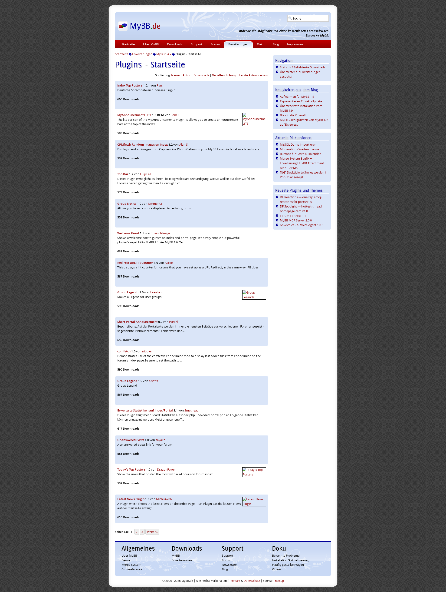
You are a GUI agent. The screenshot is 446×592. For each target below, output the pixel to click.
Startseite (128, 44)
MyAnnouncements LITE (134, 115)
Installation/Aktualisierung (290, 560)
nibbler (147, 351)
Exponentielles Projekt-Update (301, 101)
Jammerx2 (155, 203)
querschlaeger (160, 233)
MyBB (176, 555)
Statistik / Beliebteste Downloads (302, 67)
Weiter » (152, 532)
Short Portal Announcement (137, 322)
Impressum (295, 44)
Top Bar (122, 174)
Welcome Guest (128, 233)
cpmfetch (124, 351)
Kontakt (235, 580)
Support (196, 44)
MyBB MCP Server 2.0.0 (296, 220)
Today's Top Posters (131, 469)
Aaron (169, 263)
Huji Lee (145, 174)
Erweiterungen (238, 44)
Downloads (175, 44)
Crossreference (131, 569)
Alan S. (183, 144)
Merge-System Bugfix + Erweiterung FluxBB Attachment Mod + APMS (302, 163)
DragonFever (166, 469)
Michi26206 (164, 499)
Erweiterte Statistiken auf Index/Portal (145, 410)
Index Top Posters (129, 85)
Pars (160, 85)
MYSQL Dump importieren (298, 144)
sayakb (160, 440)
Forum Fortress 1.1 (293, 216)
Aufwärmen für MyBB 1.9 (297, 96)
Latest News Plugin (130, 499)
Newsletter (229, 564)
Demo (125, 560)
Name (175, 75)
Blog (276, 44)
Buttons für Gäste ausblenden (300, 154)
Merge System (131, 564)
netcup (279, 580)
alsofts (153, 381)
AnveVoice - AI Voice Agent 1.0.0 (301, 225)
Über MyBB (151, 44)
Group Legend (127, 381)
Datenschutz (252, 580)
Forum (215, 44)
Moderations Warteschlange (299, 149)
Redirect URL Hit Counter (135, 263)
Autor (186, 75)
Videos (276, 569)
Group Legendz (128, 292)
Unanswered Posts (130, 440)
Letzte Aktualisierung (253, 75)
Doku (260, 44)
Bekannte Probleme (285, 555)
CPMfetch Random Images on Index (142, 144)
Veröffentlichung (224, 75)
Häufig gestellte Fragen (288, 564)
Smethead (191, 410)
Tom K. (175, 115)
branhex (156, 292)
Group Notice (126, 203)
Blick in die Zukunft (293, 115)
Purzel (173, 322)
